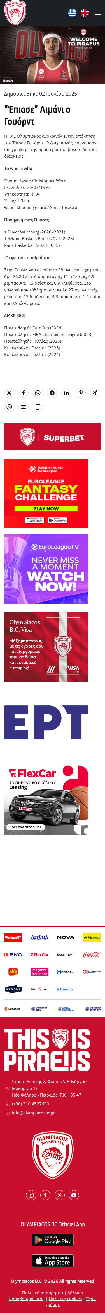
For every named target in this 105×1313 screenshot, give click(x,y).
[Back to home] (15, 13)
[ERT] (46, 721)
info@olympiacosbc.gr (33, 1112)
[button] (98, 13)
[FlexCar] (46, 799)
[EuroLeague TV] (46, 568)
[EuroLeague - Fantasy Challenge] (46, 493)
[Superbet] (52, 436)
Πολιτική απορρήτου (42, 1292)
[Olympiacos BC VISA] (46, 646)
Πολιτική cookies (65, 1298)
